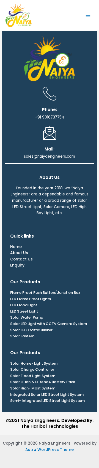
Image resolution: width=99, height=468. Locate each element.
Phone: (49, 109)
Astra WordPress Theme (49, 449)
